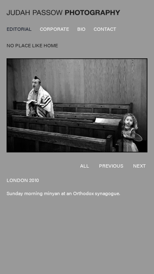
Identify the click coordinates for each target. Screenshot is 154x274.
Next (139, 165)
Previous (111, 165)
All (84, 165)
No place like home (32, 45)
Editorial (19, 28)
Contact (105, 28)
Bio (81, 28)
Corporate (54, 28)
